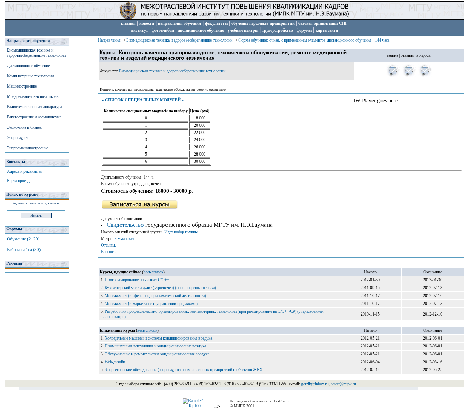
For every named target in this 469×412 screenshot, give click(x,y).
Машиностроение (22, 86)
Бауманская (124, 238)
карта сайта (327, 30)
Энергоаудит (17, 137)
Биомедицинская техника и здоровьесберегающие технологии (36, 53)
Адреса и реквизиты (24, 171)
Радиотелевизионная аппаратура (34, 106)
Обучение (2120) (23, 238)
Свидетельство (125, 224)
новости (146, 23)
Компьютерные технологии (30, 75)
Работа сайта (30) (24, 249)
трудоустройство (277, 30)
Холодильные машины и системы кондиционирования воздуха (158, 338)
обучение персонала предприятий (263, 23)
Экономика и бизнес (24, 127)
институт (139, 30)
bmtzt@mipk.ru (343, 383)
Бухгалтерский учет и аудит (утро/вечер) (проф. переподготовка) (160, 287)
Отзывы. (108, 245)
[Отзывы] (409, 75)
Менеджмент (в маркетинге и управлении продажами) (151, 303)
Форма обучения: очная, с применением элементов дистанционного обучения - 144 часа (313, 40)
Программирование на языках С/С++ (137, 279)
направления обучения (179, 23)
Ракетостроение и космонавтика (34, 117)
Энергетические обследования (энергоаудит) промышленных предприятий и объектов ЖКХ (184, 369)
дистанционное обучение (201, 30)
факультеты (216, 23)
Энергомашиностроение (27, 148)
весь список (153, 272)
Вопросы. (109, 251)
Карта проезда (19, 180)
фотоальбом (163, 30)
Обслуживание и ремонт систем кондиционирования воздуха (157, 354)
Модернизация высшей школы (33, 96)
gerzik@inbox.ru (315, 383)
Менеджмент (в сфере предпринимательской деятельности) (155, 295)
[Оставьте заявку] (393, 75)
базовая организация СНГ (323, 23)
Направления (109, 40)
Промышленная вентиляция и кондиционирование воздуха (155, 346)
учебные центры (243, 30)
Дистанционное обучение (28, 65)
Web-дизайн (115, 361)
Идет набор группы (181, 232)
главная (128, 23)
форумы (304, 30)
